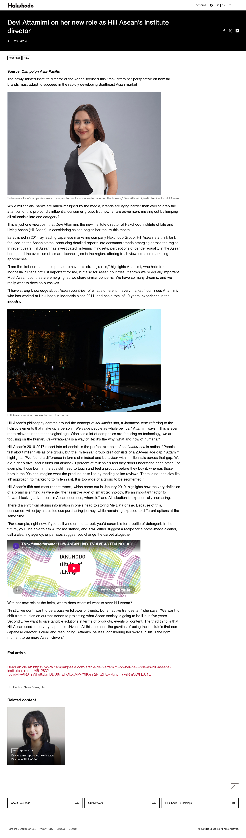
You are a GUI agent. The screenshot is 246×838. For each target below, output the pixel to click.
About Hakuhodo (20, 803)
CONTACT (201, 6)
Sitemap (61, 829)
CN (223, 6)
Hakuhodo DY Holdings (178, 803)
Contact (73, 829)
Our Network (95, 803)
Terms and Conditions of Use (21, 829)
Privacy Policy (46, 829)
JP (218, 6)
